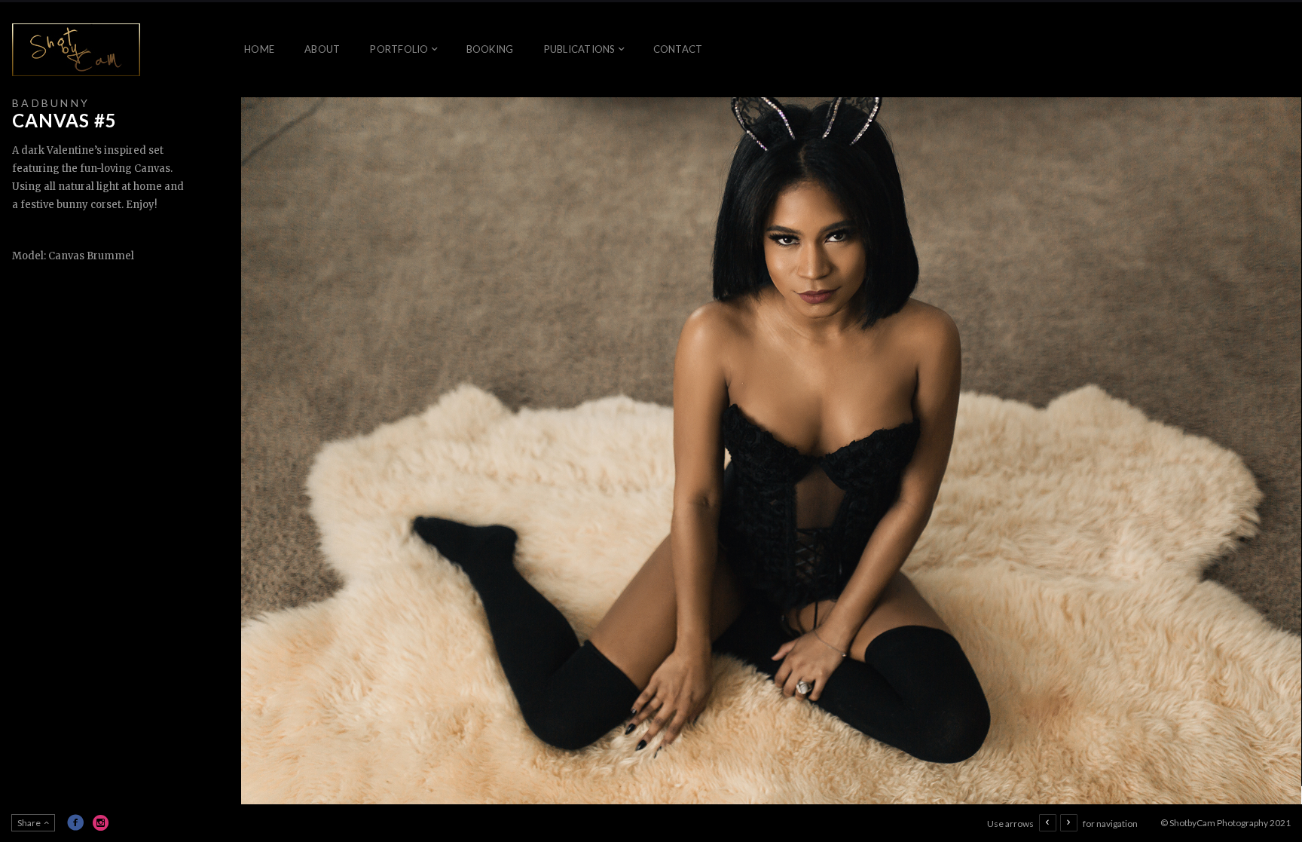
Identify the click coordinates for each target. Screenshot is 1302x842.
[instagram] (101, 822)
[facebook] (75, 822)
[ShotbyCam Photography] (76, 49)
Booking (490, 49)
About (322, 49)
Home (259, 49)
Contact (678, 49)
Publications (580, 49)
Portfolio (399, 49)
